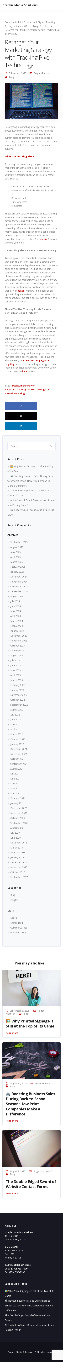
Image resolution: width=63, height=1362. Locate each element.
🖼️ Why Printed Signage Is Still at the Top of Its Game (30, 1023)
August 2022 (16, 709)
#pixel (31, 389)
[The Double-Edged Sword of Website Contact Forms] (31, 1148)
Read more (12, 1032)
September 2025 (19, 542)
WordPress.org (18, 932)
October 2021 (17, 758)
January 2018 (17, 857)
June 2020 (15, 837)
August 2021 (16, 768)
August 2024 (16, 596)
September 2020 (19, 823)
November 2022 (18, 694)
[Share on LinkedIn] (21, 426)
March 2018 (16, 847)
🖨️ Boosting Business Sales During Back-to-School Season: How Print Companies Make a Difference (30, 480)
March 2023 (16, 680)
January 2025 (17, 571)
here (24, 371)
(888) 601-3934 (22, 1264)
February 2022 (17, 739)
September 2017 (19, 877)
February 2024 (17, 625)
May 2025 (15, 552)
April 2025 (15, 557)
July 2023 (15, 660)
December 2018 (18, 842)
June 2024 (15, 606)
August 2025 (16, 547)
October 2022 (17, 699)
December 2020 (18, 808)
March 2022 (16, 734)
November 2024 (18, 581)
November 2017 (18, 867)
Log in (13, 917)
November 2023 (18, 640)
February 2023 (17, 685)
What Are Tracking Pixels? (20, 156)
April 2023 (15, 675)
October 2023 (17, 645)
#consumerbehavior (23, 385)
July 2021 (15, 773)
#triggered (43, 389)
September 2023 (19, 650)
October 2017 (17, 872)
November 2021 (18, 754)
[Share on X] (21, 416)
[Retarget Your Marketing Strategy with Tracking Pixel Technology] (31, 102)
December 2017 (18, 862)
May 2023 (15, 670)
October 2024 (17, 586)
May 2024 (15, 611)
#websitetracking (15, 393)
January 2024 (17, 630)
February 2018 (17, 852)
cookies (20, 290)
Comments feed (18, 927)
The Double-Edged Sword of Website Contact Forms (31, 1184)
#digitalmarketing (15, 389)
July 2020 (15, 832)
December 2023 (18, 635)
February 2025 (17, 566)
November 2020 (18, 813)
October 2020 (17, 818)
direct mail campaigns (34, 360)
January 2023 (17, 690)
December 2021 (18, 748)
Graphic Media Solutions (19, 5)
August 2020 (16, 827)
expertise (43, 239)
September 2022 (19, 704)
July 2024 (15, 601)
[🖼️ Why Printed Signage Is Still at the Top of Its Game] (31, 987)
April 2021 (15, 788)
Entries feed (16, 922)
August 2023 (16, 655)
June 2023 (15, 665)
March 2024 (16, 621)
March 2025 (16, 561)
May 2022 (15, 724)
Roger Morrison (42, 73)
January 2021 (17, 803)
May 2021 (15, 783)
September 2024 (19, 591)
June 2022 (15, 719)
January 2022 (17, 744)
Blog (11, 77)
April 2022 (15, 729)
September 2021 (19, 763)
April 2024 (15, 616)
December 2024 (18, 576)
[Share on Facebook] (21, 406)
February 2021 (17, 798)
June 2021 (15, 778)
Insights (14, 899)
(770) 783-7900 (19, 1268)
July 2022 (15, 714)
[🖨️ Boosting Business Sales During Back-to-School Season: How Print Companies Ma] (31, 1060)
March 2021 (16, 793)
